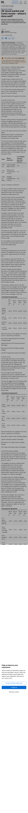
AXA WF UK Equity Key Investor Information (13, 353)
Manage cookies (14, 692)
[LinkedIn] (2, 38)
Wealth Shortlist (8, 190)
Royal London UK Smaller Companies (14, 477)
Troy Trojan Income (9, 372)
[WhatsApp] (9, 38)
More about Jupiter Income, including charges (14, 436)
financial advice (5, 234)
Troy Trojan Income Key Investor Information (13, 447)
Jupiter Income (18, 362)
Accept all (14, 687)
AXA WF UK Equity (6, 269)
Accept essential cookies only (14, 683)
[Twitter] (12, 38)
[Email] (6, 38)
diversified (4, 227)
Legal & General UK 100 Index (17, 254)
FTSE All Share (7, 84)
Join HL (15, 2)
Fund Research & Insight (7, 6)
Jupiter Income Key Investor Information (12, 439)
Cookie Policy (8, 678)
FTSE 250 (15, 465)
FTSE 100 (18, 259)
